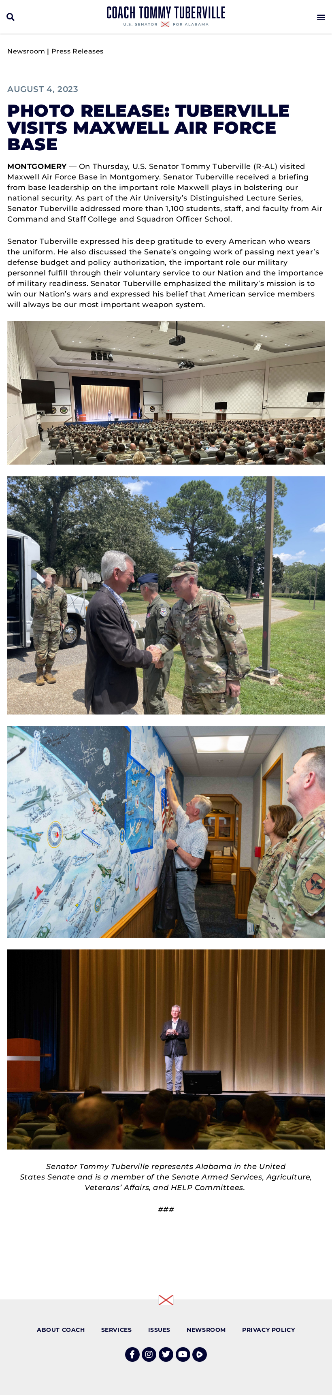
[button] (10, 16)
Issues (159, 1329)
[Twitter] (166, 1354)
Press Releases (77, 51)
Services (116, 1329)
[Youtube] (183, 1354)
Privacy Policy (268, 1329)
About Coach (61, 1329)
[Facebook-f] (132, 1354)
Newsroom (26, 51)
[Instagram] (149, 1354)
